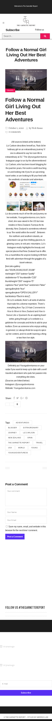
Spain (30, 438)
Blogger (12, 428)
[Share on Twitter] (17, 398)
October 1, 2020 (16, 128)
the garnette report (19, 443)
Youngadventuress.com (29, 217)
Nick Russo (37, 128)
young (34, 448)
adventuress (22, 423)
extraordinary (31, 428)
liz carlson (29, 433)
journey (12, 433)
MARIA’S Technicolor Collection (14, 641)
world (21, 448)
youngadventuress (18, 453)
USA (10, 448)
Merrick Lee (42, 717)
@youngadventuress (37, 157)
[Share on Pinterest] (26, 398)
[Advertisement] (26, 574)
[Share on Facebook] (14, 398)
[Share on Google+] (22, 398)
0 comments (15, 132)
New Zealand (14, 438)
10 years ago (8, 646)
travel (39, 443)
